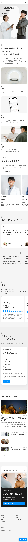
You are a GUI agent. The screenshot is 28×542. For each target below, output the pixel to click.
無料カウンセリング (23, 539)
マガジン (16, 517)
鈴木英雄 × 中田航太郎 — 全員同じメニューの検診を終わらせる (11, 204)
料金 (2, 519)
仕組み (2, 515)
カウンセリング (18, 519)
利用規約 (2, 527)
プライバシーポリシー (5, 529)
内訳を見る (6, 381)
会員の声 (16, 515)
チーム (2, 517)
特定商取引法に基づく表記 (6, 530)
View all (14, 455)
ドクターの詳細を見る (6, 171)
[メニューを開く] (25, 2)
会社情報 (3, 521)
